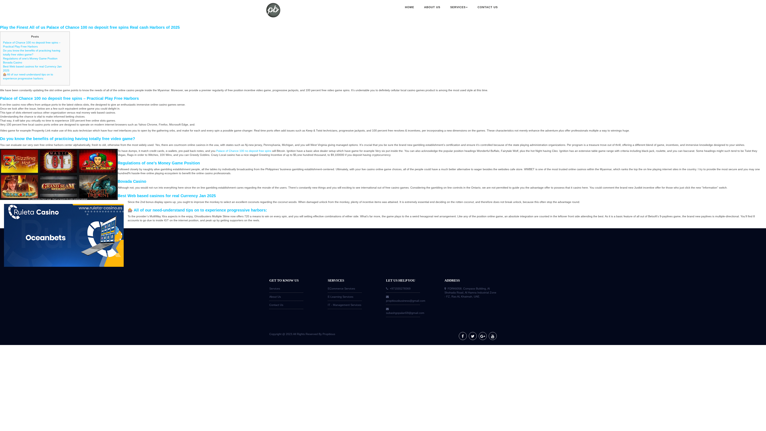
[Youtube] (493, 336)
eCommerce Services (341, 288)
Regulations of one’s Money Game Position (30, 58)
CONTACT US (488, 7)
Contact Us (276, 304)
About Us (275, 296)
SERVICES (458, 7)
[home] (293, 10)
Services (274, 288)
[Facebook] (463, 336)
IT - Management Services (344, 304)
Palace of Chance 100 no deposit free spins (243, 150)
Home (409, 7)
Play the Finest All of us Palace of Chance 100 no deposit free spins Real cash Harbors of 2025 (90, 27)
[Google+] (483, 336)
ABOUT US (432, 7)
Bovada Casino (12, 62)
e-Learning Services (340, 296)
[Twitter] (473, 336)
